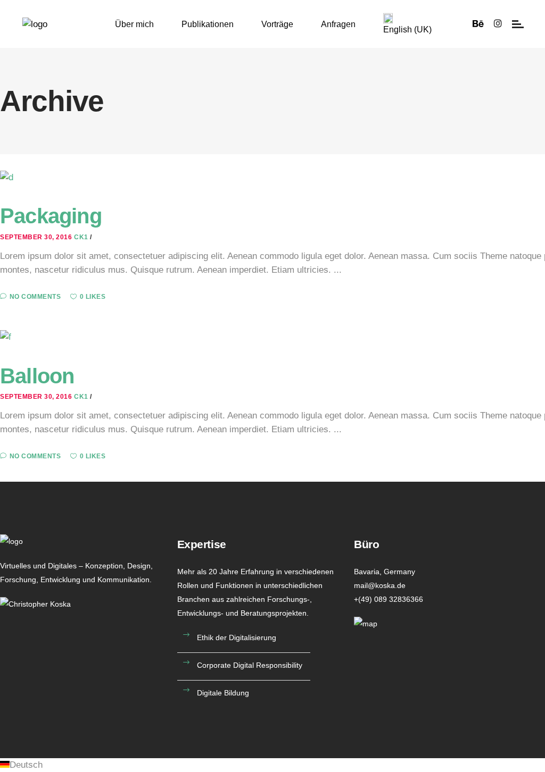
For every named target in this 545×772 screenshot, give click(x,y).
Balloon (37, 376)
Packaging (51, 216)
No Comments (35, 296)
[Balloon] (5, 337)
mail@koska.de (380, 585)
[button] (272, 765)
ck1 (82, 237)
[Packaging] (6, 177)
